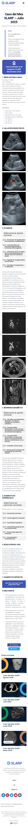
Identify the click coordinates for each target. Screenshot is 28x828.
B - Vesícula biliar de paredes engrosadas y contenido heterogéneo (13, 246)
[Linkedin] (3, 795)
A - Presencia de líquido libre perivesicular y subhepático (15, 240)
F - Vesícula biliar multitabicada (11, 538)
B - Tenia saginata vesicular (15, 518)
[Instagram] (7, 795)
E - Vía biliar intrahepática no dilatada (14, 265)
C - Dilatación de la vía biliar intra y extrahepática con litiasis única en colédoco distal (15, 254)
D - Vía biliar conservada (13, 445)
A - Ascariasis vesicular (13, 513)
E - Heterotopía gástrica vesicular (13, 532)
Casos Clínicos (22, 26)
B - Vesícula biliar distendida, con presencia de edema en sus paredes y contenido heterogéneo (14, 430)
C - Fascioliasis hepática (13, 522)
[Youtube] (16, 795)
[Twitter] (11, 795)
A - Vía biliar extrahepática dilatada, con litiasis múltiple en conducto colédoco (14, 421)
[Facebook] (20, 795)
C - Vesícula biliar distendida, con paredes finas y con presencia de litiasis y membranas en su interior (14, 438)
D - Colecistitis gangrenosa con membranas (14, 527)
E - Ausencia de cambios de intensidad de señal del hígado (14, 451)
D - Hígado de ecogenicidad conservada (15, 260)
